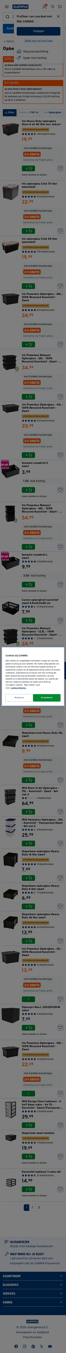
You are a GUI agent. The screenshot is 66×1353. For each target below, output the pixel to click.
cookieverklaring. (18, 688)
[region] (33, 676)
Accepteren (47, 698)
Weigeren (19, 698)
